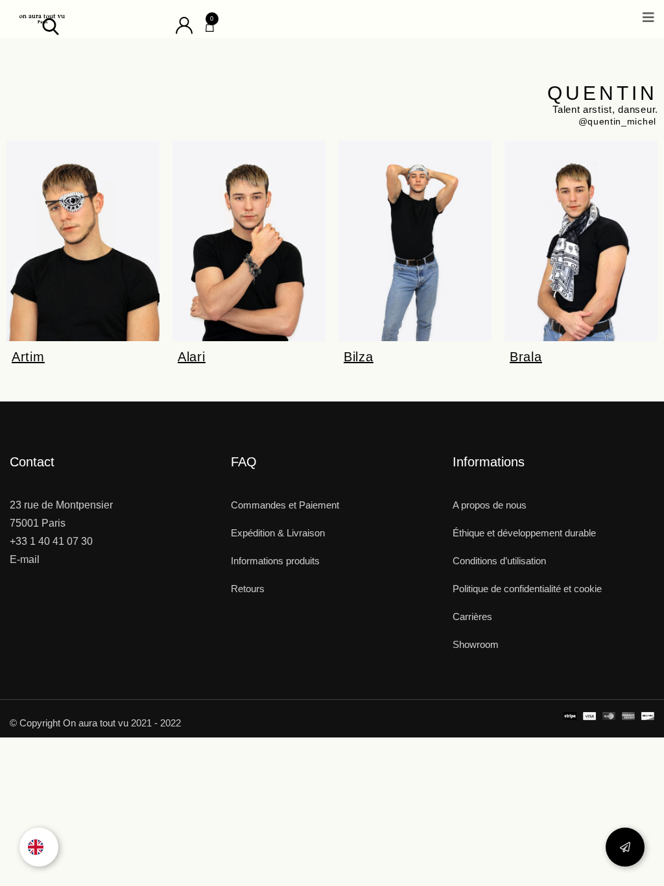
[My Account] (184, 24)
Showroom (476, 644)
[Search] (50, 25)
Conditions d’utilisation (499, 560)
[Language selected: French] (38, 847)
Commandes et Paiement (285, 504)
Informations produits (275, 560)
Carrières (472, 616)
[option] (38, 847)
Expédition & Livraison (278, 532)
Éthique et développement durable (524, 532)
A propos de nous (490, 504)
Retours (248, 588)
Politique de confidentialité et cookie (527, 588)
